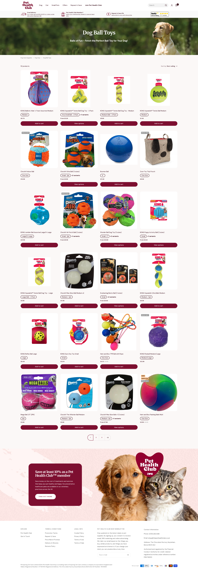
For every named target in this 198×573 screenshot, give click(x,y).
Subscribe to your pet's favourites (122, 15)
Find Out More (45, 496)
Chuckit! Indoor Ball (27, 172)
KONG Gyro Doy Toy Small (69, 354)
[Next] (108, 437)
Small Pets (55, 5)
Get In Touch (25, 536)
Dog (40, 5)
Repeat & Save (76, 5)
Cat (47, 5)
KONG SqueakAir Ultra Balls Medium (152, 293)
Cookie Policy (79, 533)
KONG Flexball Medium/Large (150, 354)
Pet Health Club (26, 533)
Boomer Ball (104, 172)
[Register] (128, 555)
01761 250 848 (154, 534)
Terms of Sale (79, 543)
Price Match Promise (52, 540)
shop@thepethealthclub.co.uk (159, 538)
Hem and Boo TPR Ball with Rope (111, 354)
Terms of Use (79, 540)
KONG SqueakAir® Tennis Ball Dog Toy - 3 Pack (76, 111)
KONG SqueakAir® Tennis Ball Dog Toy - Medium (117, 111)
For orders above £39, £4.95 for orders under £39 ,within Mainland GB (40, 15)
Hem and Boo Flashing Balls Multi (151, 415)
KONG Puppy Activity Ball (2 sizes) (152, 232)
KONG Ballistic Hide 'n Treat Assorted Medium (37, 111)
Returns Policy (50, 546)
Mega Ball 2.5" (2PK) (28, 415)
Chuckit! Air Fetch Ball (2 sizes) (71, 232)
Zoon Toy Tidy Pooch (147, 172)
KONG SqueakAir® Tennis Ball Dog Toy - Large (37, 293)
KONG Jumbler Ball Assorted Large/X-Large (36, 232)
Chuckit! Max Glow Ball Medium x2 (72, 293)
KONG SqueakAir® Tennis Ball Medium (153, 111)
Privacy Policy (79, 536)
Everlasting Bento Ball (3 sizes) (111, 293)
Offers (65, 5)
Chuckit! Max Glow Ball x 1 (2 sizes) (112, 415)
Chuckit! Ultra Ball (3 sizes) (70, 172)
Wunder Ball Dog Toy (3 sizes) (111, 232)
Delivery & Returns (51, 543)
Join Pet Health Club (93, 5)
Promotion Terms (51, 533)
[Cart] (176, 5)
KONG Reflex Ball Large (29, 354)
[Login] (172, 5)
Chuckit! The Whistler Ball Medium (72, 415)
